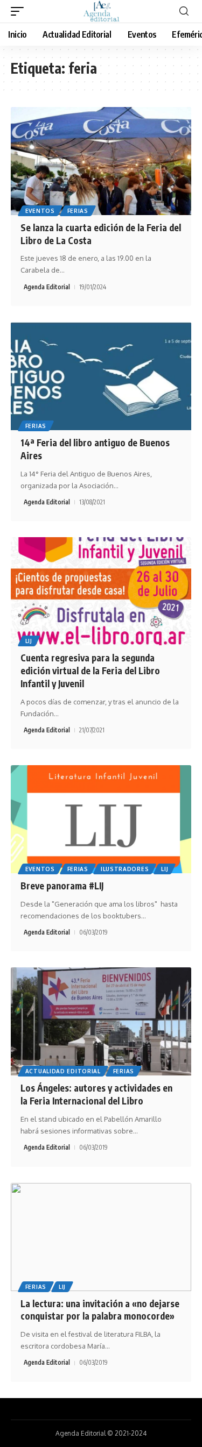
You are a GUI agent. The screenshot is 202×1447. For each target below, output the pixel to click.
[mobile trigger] (20, 11)
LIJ (28, 641)
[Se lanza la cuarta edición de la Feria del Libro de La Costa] (101, 161)
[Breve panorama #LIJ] (101, 819)
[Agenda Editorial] (101, 11)
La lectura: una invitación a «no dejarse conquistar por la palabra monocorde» (99, 1310)
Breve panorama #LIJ (61, 886)
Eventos (40, 211)
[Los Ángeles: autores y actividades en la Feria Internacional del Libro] (101, 1021)
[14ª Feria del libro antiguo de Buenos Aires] (101, 376)
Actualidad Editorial (63, 1071)
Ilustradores (125, 869)
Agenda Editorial (47, 287)
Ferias (77, 211)
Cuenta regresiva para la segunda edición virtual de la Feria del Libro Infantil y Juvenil (90, 670)
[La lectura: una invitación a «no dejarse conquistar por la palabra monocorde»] (101, 1237)
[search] (184, 11)
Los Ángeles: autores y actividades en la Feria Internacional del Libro (96, 1094)
